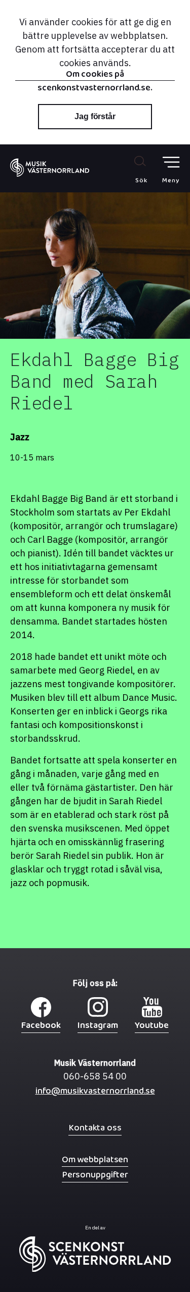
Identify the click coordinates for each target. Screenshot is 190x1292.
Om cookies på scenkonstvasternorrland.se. (95, 75)
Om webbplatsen (95, 1159)
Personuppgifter (95, 1174)
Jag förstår (95, 116)
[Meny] (171, 162)
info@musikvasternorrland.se (95, 1093)
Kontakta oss (95, 1127)
